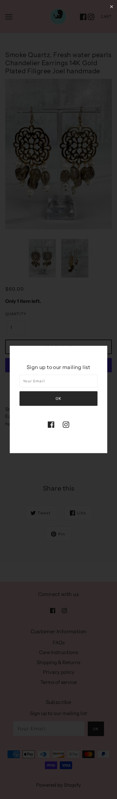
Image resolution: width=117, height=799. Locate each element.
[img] (51, 424)
